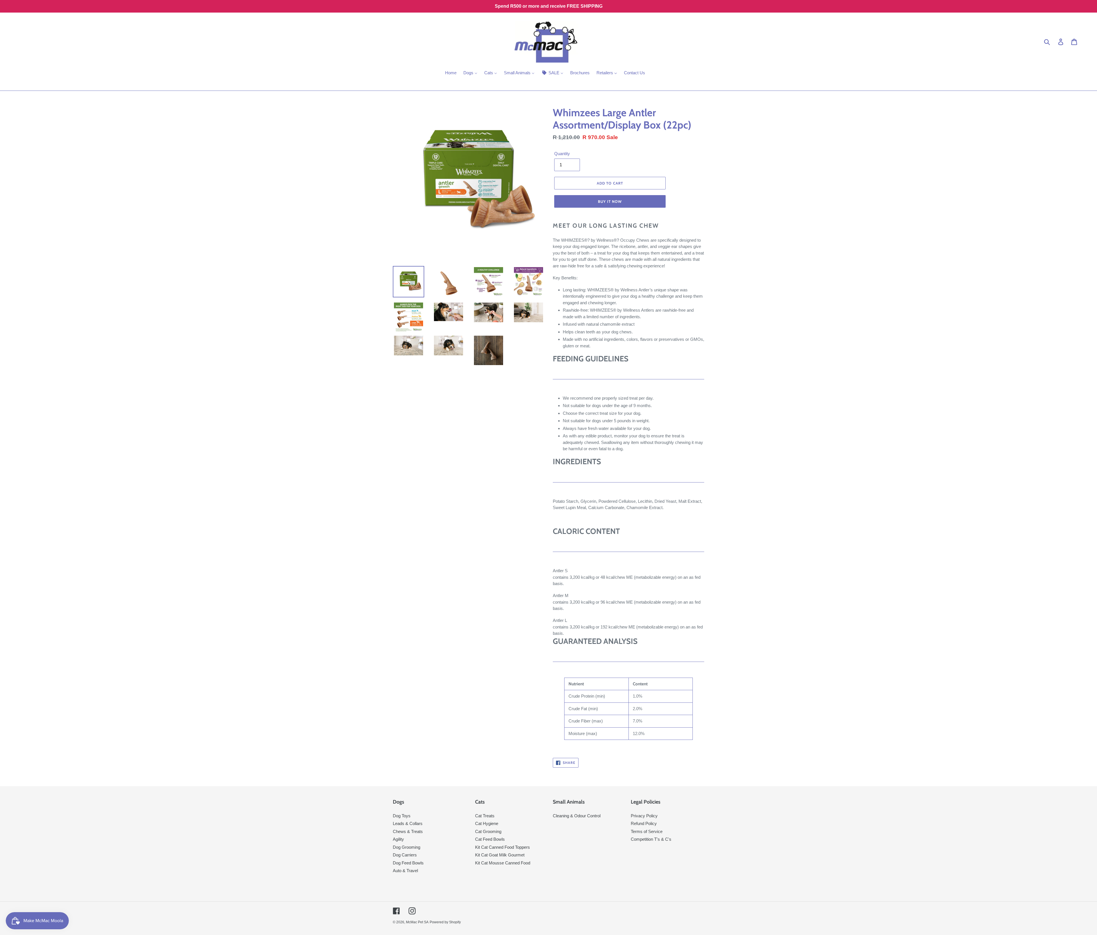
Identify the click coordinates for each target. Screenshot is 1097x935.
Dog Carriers (405, 854)
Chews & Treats (408, 831)
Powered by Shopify (445, 922)
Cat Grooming (488, 831)
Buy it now (610, 201)
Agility (398, 839)
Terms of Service (646, 831)
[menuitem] (451, 73)
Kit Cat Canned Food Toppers (502, 847)
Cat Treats (485, 815)
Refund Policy (644, 823)
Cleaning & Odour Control (576, 815)
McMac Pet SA (417, 922)
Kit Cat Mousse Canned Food (502, 862)
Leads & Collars (408, 823)
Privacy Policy (644, 815)
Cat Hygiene (486, 823)
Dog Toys (402, 815)
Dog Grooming (406, 847)
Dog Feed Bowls (408, 862)
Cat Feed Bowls (490, 839)
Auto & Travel (405, 870)
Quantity (562, 153)
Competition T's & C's (651, 839)
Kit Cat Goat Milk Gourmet (500, 854)
